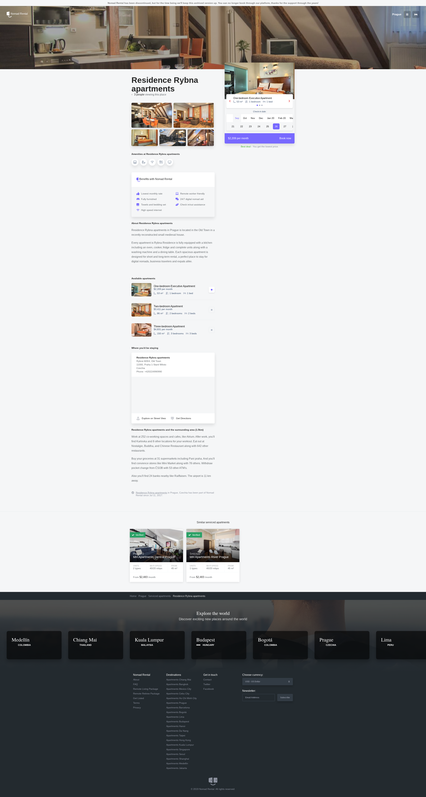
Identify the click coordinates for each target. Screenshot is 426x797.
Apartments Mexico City (178, 689)
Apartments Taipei (175, 735)
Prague (142, 596)
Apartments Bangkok (177, 684)
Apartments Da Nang (177, 730)
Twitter (206, 684)
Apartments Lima (175, 717)
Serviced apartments (159, 596)
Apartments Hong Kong (178, 740)
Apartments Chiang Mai (178, 679)
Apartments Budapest (177, 721)
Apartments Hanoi (175, 726)
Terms (136, 703)
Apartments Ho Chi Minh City (181, 698)
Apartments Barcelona (178, 707)
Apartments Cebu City (177, 693)
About (136, 679)
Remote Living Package (145, 689)
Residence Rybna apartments (151, 492)
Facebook (208, 689)
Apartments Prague (176, 703)
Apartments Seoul (175, 754)
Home (133, 596)
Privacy (137, 707)
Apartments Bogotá (176, 712)
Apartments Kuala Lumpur (180, 744)
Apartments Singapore (178, 749)
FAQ (135, 684)
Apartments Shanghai (177, 758)
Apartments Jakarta (176, 768)
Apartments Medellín (177, 763)
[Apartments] (415, 14)
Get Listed (138, 698)
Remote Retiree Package (146, 693)
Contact (207, 679)
